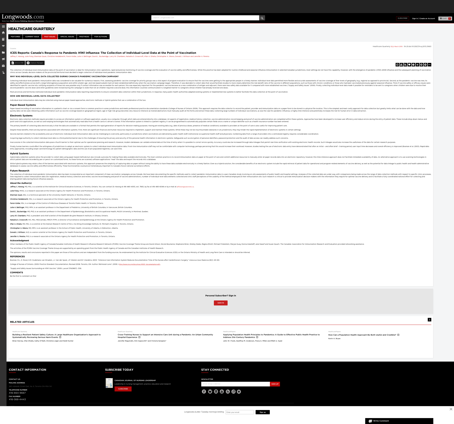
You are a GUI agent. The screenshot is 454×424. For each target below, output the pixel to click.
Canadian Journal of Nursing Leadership (135, 380)
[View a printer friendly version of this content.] (401, 64)
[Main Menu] (3, 27)
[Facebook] (204, 391)
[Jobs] (3, 65)
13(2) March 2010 (397, 46)
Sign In (221, 303)
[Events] (3, 46)
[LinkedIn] (216, 391)
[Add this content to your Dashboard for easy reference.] (409, 64)
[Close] (451, 409)
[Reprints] (397, 64)
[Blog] (233, 393)
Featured (15, 36)
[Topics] (3, 39)
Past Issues (49, 36)
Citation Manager (36, 63)
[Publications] (3, 52)
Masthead (84, 36)
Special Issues (67, 36)
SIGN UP (274, 384)
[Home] (3, 32)
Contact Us (14, 379)
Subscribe (402, 18)
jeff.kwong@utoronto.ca (185, 186)
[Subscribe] (3, 72)
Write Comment (381, 421)
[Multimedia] (3, 59)
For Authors (100, 36)
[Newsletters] (239, 391)
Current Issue (32, 36)
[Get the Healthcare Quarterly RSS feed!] (405, 64)
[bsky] (210, 391)
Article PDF (19, 63)
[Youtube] (222, 391)
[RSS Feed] (227, 391)
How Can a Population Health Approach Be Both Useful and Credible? (362, 335)
